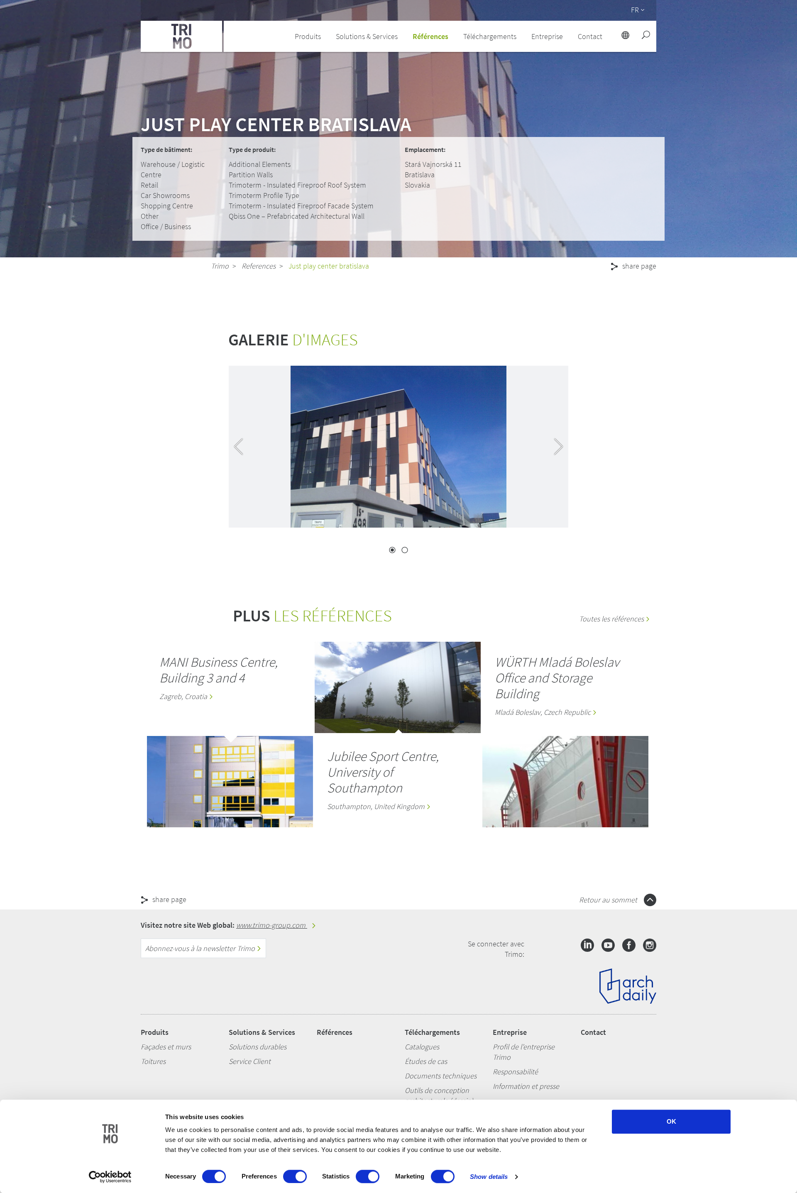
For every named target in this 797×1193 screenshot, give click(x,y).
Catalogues (422, 1046)
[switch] (295, 1176)
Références (430, 36)
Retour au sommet (609, 900)
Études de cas (426, 1061)
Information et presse (526, 1086)
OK (671, 1121)
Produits (155, 1032)
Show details (489, 1176)
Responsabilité (515, 1071)
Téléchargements (432, 1032)
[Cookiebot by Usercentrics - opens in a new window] (110, 1177)
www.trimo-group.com (271, 925)
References (259, 266)
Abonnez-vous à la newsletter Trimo (201, 948)
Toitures (153, 1061)
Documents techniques (441, 1076)
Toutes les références (612, 618)
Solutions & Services (262, 1032)
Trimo (220, 266)
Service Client (250, 1061)
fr (635, 10)
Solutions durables (257, 1046)
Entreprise (510, 1032)
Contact (593, 1032)
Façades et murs (166, 1046)
